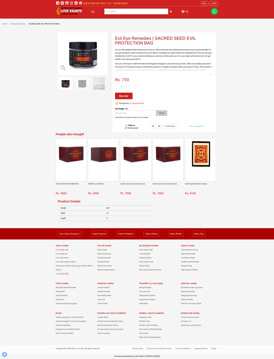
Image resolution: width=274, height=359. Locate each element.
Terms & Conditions (183, 349)
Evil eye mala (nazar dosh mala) (110, 329)
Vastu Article (176, 233)
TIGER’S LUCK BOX (95, 184)
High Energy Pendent (189, 270)
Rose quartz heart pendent (150, 270)
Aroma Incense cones (190, 317)
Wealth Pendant (103, 291)
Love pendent (144, 254)
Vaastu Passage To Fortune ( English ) (71, 321)
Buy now (123, 96)
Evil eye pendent (104, 258)
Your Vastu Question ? (69, 233)
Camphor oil (186, 321)
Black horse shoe (104, 266)
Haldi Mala (143, 303)
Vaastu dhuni (102, 317)
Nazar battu (102, 250)
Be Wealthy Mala (104, 295)
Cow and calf (144, 291)
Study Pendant (62, 295)
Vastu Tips (199, 233)
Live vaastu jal (61, 254)
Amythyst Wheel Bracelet (66, 287)
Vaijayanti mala (145, 317)
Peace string (144, 266)
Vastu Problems (125, 233)
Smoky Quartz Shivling (148, 325)
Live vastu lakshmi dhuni (66, 262)
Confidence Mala (188, 258)
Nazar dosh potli (104, 254)
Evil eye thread (103, 262)
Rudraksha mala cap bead (192, 287)
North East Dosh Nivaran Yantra (110, 321)
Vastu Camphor (103, 333)
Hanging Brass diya (189, 295)
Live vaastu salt (62, 250)
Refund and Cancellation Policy (159, 349)
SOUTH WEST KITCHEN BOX (67, 184)
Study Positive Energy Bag (66, 303)
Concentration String (189, 250)
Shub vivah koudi (146, 262)
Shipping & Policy (200, 349)
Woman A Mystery (63, 325)
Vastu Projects (99, 233)
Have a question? (197, 126)
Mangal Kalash (145, 287)
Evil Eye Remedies (18, 24)
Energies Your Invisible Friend (68, 329)
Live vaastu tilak (62, 274)
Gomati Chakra (103, 287)
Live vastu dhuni (62, 258)
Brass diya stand (188, 291)
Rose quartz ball (146, 250)
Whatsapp (170, 126)
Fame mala (143, 333)
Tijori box (101, 299)
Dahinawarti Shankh (147, 295)
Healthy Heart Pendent (190, 262)
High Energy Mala (188, 254)
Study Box (60, 299)
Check (161, 113)
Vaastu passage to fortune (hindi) (69, 317)
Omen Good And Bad (64, 333)
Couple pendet (145, 258)
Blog (204, 3)
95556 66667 (120, 3)
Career (213, 349)
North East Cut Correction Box (165, 184)
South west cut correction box (132, 184)
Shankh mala (144, 321)
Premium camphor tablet (191, 303)
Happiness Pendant (147, 299)
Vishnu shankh (187, 299)
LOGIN (213, 3)
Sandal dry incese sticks (191, 325)
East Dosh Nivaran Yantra (107, 325)
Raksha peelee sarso (106, 270)
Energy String (186, 266)
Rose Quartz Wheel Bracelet (150, 329)
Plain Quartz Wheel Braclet (150, 337)
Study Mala (60, 291)
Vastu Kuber (102, 303)
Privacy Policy (137, 349)
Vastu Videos (151, 233)
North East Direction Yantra (196, 184)
